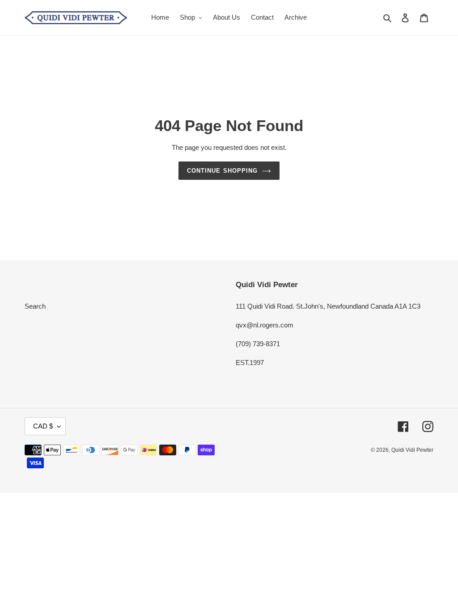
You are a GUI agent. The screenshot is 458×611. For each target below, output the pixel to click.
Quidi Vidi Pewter (412, 450)
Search (35, 306)
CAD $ (43, 426)
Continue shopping (222, 170)
